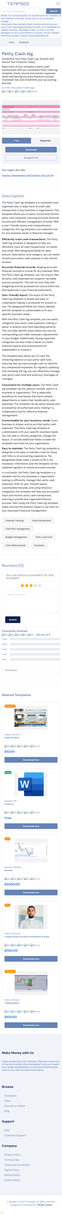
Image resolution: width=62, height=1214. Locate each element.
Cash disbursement (16, 545)
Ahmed (8, 870)
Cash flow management (18, 528)
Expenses (39, 545)
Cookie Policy (12, 1180)
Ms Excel (16, 734)
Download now (31, 759)
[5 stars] (40, 585)
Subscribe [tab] (45, 140)
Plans (7, 1100)
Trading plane (11, 1003)
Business (8, 801)
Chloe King (10, 87)
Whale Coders (45, 1204)
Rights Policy (11, 1170)
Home (11, 42)
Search (53, 11)
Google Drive (31, 157)
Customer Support (15, 1135)
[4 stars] (35, 585)
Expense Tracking (15, 520)
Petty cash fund (44, 537)
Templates (24, 42)
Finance (7, 734)
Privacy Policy (12, 1154)
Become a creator (14, 1106)
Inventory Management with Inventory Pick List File (28, 175)
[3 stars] (31, 585)
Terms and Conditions (17, 1165)
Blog (6, 1111)
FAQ (6, 1130)
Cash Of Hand (11, 737)
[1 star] (22, 585)
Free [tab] (16, 140)
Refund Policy (12, 1175)
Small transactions (41, 520)
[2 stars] (26, 585)
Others (7, 1000)
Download (31, 149)
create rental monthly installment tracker (27, 936)
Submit (13, 619)
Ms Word (17, 867)
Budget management (16, 537)
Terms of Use (11, 1159)
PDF (15, 801)
